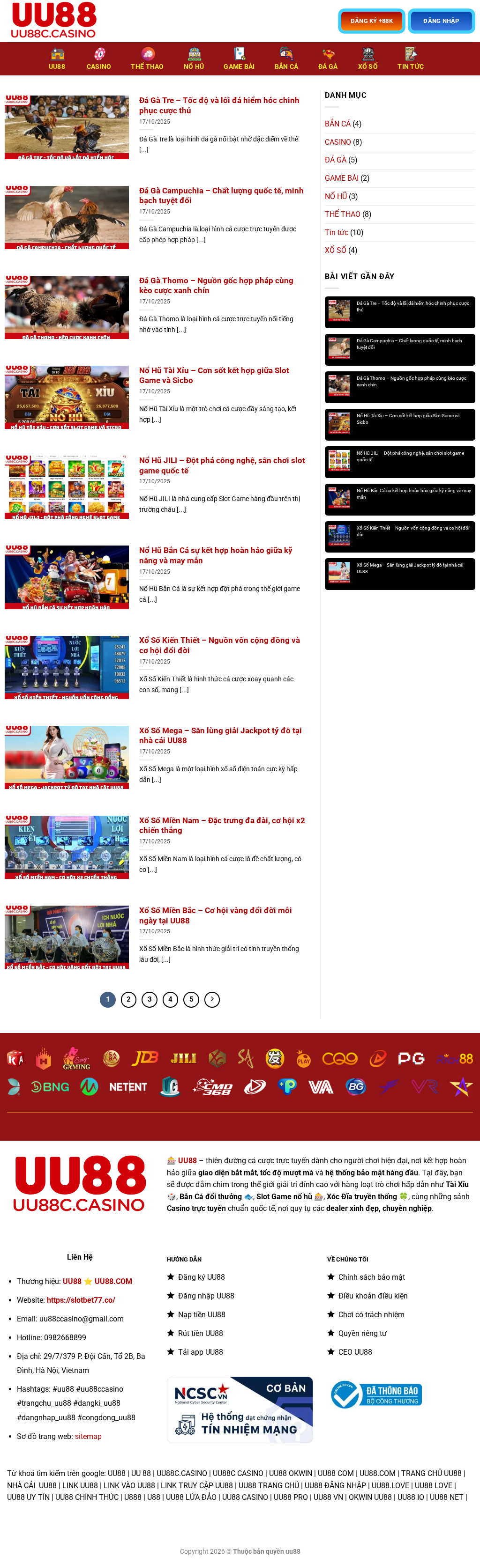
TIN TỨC (411, 67)
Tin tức (336, 232)
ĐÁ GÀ (328, 67)
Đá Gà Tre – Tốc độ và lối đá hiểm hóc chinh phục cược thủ (219, 105)
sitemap (88, 1436)
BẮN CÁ (287, 67)
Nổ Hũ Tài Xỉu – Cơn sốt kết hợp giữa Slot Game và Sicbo (214, 375)
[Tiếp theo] (212, 1000)
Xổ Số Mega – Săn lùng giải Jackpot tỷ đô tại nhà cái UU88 (220, 735)
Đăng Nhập (441, 20)
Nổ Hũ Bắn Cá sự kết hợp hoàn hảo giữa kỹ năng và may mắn (215, 555)
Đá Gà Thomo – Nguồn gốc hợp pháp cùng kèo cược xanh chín (216, 285)
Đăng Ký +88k (372, 20)
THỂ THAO (147, 67)
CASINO (99, 67)
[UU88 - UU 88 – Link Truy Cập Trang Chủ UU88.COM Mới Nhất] (54, 21)
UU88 (57, 67)
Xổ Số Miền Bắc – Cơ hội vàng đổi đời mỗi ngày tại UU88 (215, 915)
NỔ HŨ (194, 67)
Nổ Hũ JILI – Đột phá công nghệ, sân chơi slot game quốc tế (222, 465)
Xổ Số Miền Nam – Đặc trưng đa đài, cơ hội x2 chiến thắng (222, 825)
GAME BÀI (239, 67)
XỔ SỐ (368, 67)
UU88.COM (113, 1281)
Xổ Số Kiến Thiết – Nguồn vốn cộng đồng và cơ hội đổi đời (219, 645)
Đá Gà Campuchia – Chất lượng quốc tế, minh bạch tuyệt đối (221, 196)
